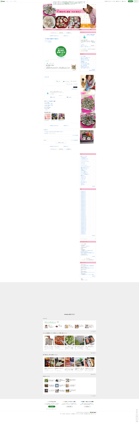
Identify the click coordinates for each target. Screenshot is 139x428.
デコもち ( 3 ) (83, 162)
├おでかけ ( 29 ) (83, 176)
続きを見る (93, 42)
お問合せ (80, 29)
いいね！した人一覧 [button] (69, 84)
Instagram (69, 97)
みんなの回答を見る (61, 57)
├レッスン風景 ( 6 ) (84, 171)
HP (90, 29)
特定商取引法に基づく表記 (88, 413)
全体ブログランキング (84, 45)
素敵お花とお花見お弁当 (84, 58)
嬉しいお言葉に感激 (47, 107)
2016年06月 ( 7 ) (83, 231)
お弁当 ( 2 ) (82, 183)
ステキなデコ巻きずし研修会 (49, 105)
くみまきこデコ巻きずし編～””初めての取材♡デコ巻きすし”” (55, 131)
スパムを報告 (63, 413)
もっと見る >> (52, 112)
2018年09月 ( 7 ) (83, 201)
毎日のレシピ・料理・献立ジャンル (85, 46)
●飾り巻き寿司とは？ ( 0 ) (85, 167)
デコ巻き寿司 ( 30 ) (84, 157)
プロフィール (88, 35)
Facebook (53, 97)
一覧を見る (93, 69)
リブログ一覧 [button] (75, 84)
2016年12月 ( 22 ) (83, 223)
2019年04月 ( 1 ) (83, 192)
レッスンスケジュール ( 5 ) (85, 161)
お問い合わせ (68, 413)
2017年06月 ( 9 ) (83, 215)
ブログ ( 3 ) (82, 180)
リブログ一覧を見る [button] (75, 135)
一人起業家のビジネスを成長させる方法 (87, 250)
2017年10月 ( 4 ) (83, 210)
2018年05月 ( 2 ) (83, 205)
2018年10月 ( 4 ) (83, 200)
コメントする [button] (67, 81)
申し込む (87, 406)
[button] (137, 421)
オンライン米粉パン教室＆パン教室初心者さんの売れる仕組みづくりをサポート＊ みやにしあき (88, 265)
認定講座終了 (83, 61)
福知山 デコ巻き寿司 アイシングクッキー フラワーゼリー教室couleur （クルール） (88, 272)
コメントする (61, 142)
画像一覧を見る (92, 70)
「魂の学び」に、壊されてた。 (85, 246)
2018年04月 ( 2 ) (83, 206)
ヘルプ (95, 413)
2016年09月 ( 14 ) (83, 227)
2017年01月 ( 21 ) (83, 222)
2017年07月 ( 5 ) (83, 214)
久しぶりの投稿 (47, 102)
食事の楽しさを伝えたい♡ (85, 66)
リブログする (74, 81)
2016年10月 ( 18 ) (83, 226)
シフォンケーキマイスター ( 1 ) (85, 166)
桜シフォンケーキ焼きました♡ (85, 57)
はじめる (51, 406)
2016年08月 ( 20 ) (83, 228)
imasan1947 (46, 133)
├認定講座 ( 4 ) (83, 170)
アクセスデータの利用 (79, 413)
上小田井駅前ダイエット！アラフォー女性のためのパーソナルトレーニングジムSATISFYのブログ (88, 274)
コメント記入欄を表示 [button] (74, 140)
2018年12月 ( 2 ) (83, 197)
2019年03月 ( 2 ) (83, 193)
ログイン (135, 1)
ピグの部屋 (92, 35)
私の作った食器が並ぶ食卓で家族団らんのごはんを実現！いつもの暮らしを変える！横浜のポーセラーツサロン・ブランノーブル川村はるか (88, 252)
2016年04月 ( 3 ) (83, 233)
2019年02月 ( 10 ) (83, 195)
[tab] (50, 321)
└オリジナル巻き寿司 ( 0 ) (85, 174)
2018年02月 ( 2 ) (83, 209)
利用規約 (73, 413)
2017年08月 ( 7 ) (83, 213)
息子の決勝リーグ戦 (84, 62)
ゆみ (81, 270)
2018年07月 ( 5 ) (83, 204)
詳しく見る (69, 406)
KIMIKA (82, 248)
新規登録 (130, 1)
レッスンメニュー (59, 29)
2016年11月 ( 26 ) (83, 224)
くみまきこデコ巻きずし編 (90, 34)
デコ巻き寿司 (51, 101)
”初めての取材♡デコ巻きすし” (53, 38)
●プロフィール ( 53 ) (84, 156)
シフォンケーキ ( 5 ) (84, 165)
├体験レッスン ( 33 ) (84, 169)
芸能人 (58, 321)
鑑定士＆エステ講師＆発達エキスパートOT (87, 267)
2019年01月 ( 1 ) (83, 196)
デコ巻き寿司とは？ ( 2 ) (84, 158)
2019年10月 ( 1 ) (83, 191)
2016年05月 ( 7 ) (83, 232)
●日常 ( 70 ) (83, 175)
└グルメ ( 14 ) (83, 179)
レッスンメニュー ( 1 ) (84, 160)
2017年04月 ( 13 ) (83, 218)
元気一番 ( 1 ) (83, 184)
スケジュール (69, 29)
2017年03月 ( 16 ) (83, 219)
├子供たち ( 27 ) (83, 178)
